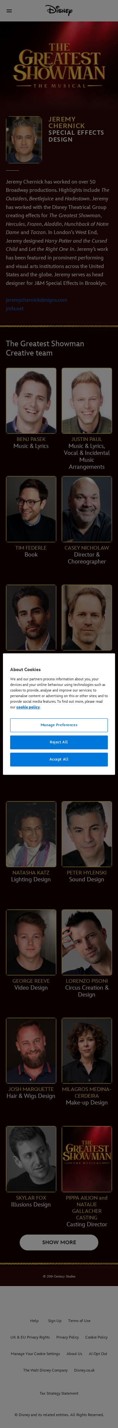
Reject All (59, 742)
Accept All (59, 759)
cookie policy (28, 707)
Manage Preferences (59, 725)
